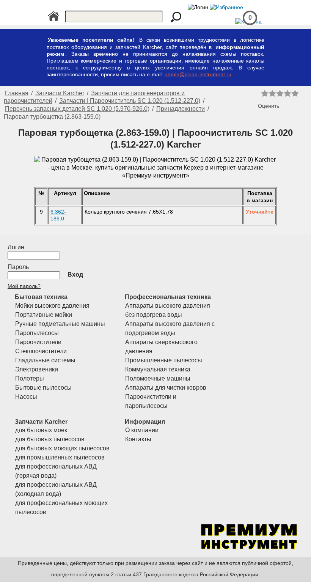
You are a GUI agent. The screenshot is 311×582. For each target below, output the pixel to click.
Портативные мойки (43, 314)
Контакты (138, 439)
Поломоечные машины (157, 378)
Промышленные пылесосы (163, 360)
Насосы (26, 396)
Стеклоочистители (41, 351)
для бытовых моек (41, 430)
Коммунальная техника (157, 369)
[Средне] (280, 93)
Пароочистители (38, 342)
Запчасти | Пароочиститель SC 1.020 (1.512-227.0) (129, 101)
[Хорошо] (287, 93)
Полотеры (29, 378)
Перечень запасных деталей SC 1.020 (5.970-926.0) (77, 108)
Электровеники (36, 369)
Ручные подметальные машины (60, 324)
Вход (75, 274)
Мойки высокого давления (52, 305)
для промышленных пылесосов (60, 457)
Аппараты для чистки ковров (165, 387)
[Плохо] (272, 93)
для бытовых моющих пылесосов (62, 448)
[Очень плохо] (265, 93)
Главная (16, 93)
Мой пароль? (24, 286)
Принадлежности (180, 108)
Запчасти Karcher (59, 93)
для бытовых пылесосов (50, 439)
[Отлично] (295, 93)
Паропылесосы (37, 333)
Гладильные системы (45, 360)
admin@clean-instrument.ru (198, 74)
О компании (142, 430)
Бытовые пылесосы (43, 387)
